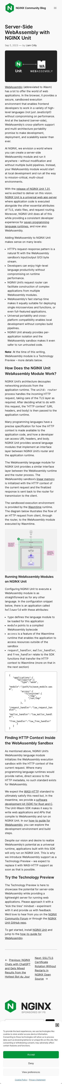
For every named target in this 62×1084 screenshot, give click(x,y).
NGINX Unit (40, 929)
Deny (31, 1063)
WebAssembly (14, 87)
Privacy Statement (37, 1080)
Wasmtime (34, 507)
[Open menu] (55, 8)
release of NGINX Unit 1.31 (33, 188)
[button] (57, 1025)
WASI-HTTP (31, 791)
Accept (31, 1054)
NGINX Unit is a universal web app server (31, 197)
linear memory (46, 479)
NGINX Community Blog (31, 8)
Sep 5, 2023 (11, 45)
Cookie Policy (21, 1080)
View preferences (31, 1072)
